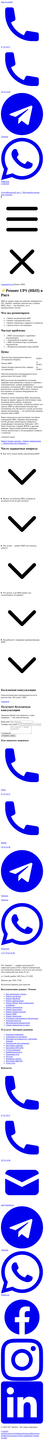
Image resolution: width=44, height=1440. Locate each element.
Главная (4, 284)
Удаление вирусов (13, 1021)
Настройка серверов (14, 1045)
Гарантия (27, 1433)
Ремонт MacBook (13, 998)
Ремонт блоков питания (16, 1012)
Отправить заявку (8, 736)
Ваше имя (6, 722)
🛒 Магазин (25, 192)
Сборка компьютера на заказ (18, 1025)
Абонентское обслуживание (17, 1043)
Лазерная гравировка (14, 1034)
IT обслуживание (13, 1050)
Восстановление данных (16, 994)
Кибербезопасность (14, 1052)
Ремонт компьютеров (15, 1001)
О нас (17, 192)
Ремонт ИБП (11, 1014)
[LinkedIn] (22, 1423)
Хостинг (9, 1056)
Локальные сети (12, 1054)
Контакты (11, 192)
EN (7, 184)
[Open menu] (22, 239)
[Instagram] (22, 1380)
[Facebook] (22, 1338)
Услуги (4, 192)
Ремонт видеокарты (14, 1007)
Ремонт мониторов (14, 1010)
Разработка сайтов (13, 1059)
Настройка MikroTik (14, 1061)
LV (2, 184)
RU (5, 184)
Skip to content (7, 2)
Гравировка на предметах (16, 1037)
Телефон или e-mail (9, 724)
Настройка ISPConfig (14, 1048)
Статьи (4, 1431)
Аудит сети (10, 1063)
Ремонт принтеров (13, 1016)
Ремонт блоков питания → (12, 441)
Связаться (5, 702)
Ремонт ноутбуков (13, 996)
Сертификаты (17, 1433)
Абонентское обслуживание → (16, 443)
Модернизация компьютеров (18, 1023)
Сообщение (6, 733)
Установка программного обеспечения (22, 1018)
